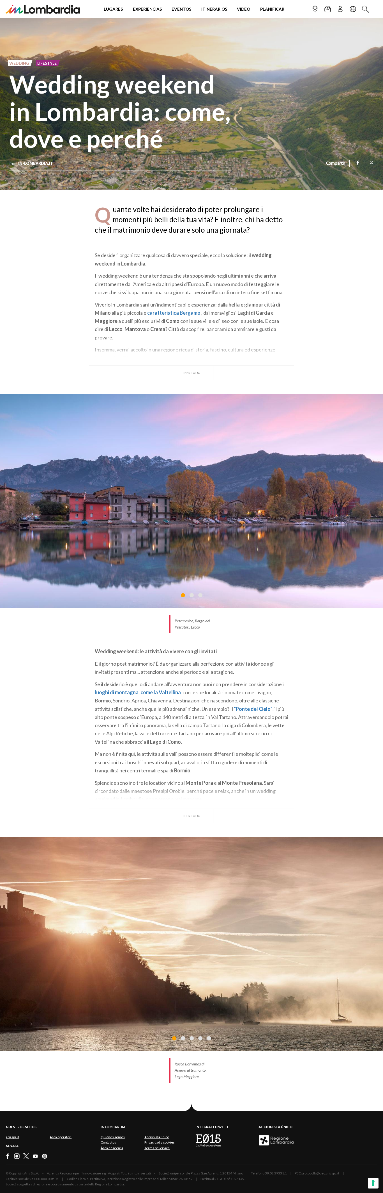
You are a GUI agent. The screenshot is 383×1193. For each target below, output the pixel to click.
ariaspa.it (12, 1137)
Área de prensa (112, 1148)
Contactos (108, 1142)
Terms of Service (157, 1148)
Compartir (335, 163)
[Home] (43, 9)
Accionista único (156, 1137)
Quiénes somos (113, 1137)
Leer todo (191, 373)
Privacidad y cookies (159, 1142)
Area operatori (60, 1137)
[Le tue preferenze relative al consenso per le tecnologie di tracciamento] (373, 1183)
